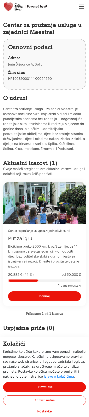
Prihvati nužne (45, 400)
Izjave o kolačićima (59, 376)
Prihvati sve (44, 387)
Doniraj (44, 296)
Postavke (44, 411)
